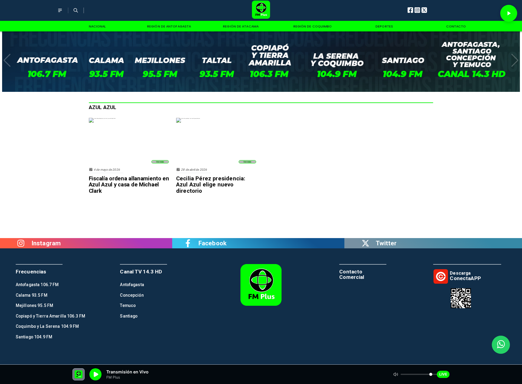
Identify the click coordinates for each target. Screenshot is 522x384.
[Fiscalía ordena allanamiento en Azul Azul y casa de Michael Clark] (102, 118)
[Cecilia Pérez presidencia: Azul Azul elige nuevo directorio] (188, 118)
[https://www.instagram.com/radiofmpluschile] (21, 243)
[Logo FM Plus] (261, 10)
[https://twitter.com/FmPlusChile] (365, 243)
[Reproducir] (508, 13)
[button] (7, 60)
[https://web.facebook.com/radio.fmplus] (188, 243)
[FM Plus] (60, 14)
